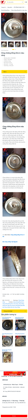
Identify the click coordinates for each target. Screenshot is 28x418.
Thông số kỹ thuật (14, 311)
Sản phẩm (9, 7)
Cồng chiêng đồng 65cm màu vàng (10, 303)
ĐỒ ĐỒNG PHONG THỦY (19, 7)
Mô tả (14, 71)
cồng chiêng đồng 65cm (18, 302)
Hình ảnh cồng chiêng (15, 307)
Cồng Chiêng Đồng (5, 10)
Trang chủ (3, 7)
